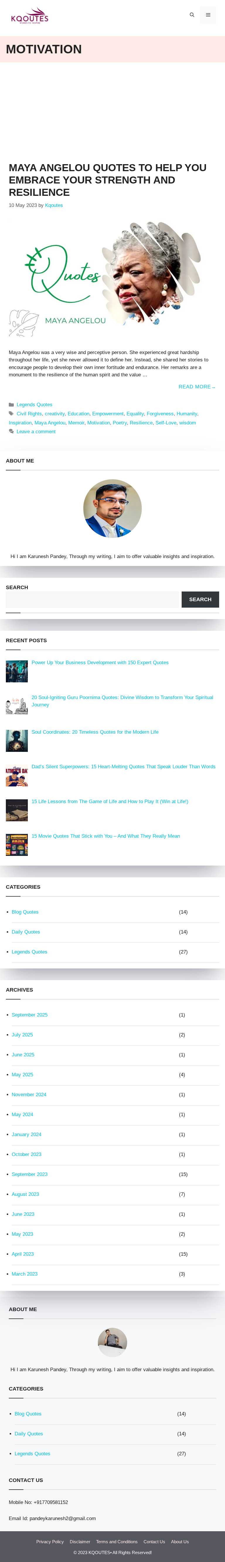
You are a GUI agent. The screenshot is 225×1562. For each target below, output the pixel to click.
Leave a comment (36, 431)
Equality (135, 414)
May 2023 (22, 1234)
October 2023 (26, 1154)
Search (17, 587)
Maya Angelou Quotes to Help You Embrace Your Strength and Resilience (108, 180)
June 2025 (23, 1055)
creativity (55, 414)
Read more (195, 387)
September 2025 (29, 1015)
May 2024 (22, 1114)
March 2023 (25, 1274)
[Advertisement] (112, 109)
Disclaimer (80, 1541)
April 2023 (23, 1254)
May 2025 (22, 1074)
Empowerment (108, 414)
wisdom (187, 423)
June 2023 (23, 1214)
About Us (180, 1541)
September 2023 (29, 1174)
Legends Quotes (34, 404)
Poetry (120, 423)
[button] (192, 15)
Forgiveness (160, 414)
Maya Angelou (50, 423)
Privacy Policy (50, 1541)
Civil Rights (29, 414)
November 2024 (29, 1094)
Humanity (187, 414)
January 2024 (26, 1134)
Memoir (76, 423)
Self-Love (166, 423)
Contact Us (154, 1541)
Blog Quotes (25, 912)
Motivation (98, 423)
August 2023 (25, 1194)
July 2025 (22, 1035)
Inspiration (20, 423)
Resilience (141, 423)
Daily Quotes (26, 932)
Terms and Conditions (117, 1541)
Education (78, 414)
